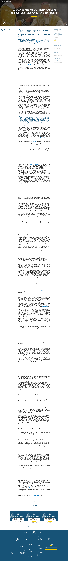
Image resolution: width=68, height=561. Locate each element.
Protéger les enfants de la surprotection (57, 39)
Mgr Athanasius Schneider (32, 509)
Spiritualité (22, 550)
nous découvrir (40, 543)
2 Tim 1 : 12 (30, 487)
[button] (56, 1)
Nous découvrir (25, 1)
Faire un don (50, 1)
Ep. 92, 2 (44, 463)
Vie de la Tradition (38, 1)
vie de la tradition (30, 544)
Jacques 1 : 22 (25, 250)
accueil (12, 543)
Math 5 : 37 (41, 290)
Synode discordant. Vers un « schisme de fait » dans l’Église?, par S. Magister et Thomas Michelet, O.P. (50, 519)
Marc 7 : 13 (40, 407)
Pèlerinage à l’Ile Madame (57, 29)
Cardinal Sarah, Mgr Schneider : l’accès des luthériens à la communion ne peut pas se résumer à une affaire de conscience (18, 520)
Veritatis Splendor (36, 211)
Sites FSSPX (62, 1)
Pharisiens (23, 65)
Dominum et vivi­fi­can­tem (34, 164)
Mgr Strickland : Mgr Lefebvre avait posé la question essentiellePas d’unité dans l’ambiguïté (57, 59)
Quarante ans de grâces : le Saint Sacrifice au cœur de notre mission (57, 51)
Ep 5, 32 (34, 141)
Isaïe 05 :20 (20, 184)
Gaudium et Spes (43, 137)
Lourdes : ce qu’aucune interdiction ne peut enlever (58, 45)
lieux (12, 545)
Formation (22, 543)
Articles (31, 1)
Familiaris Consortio (30, 64)
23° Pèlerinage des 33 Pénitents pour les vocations (58, 34)
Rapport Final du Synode (38, 41)
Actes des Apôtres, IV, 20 (36, 495)
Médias (44, 1)
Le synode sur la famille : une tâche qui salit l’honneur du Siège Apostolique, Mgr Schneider (34, 519)
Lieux (20, 1)
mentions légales (39, 556)
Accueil (17, 1)
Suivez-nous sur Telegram (7, 29)
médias (29, 549)
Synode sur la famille (40, 509)
